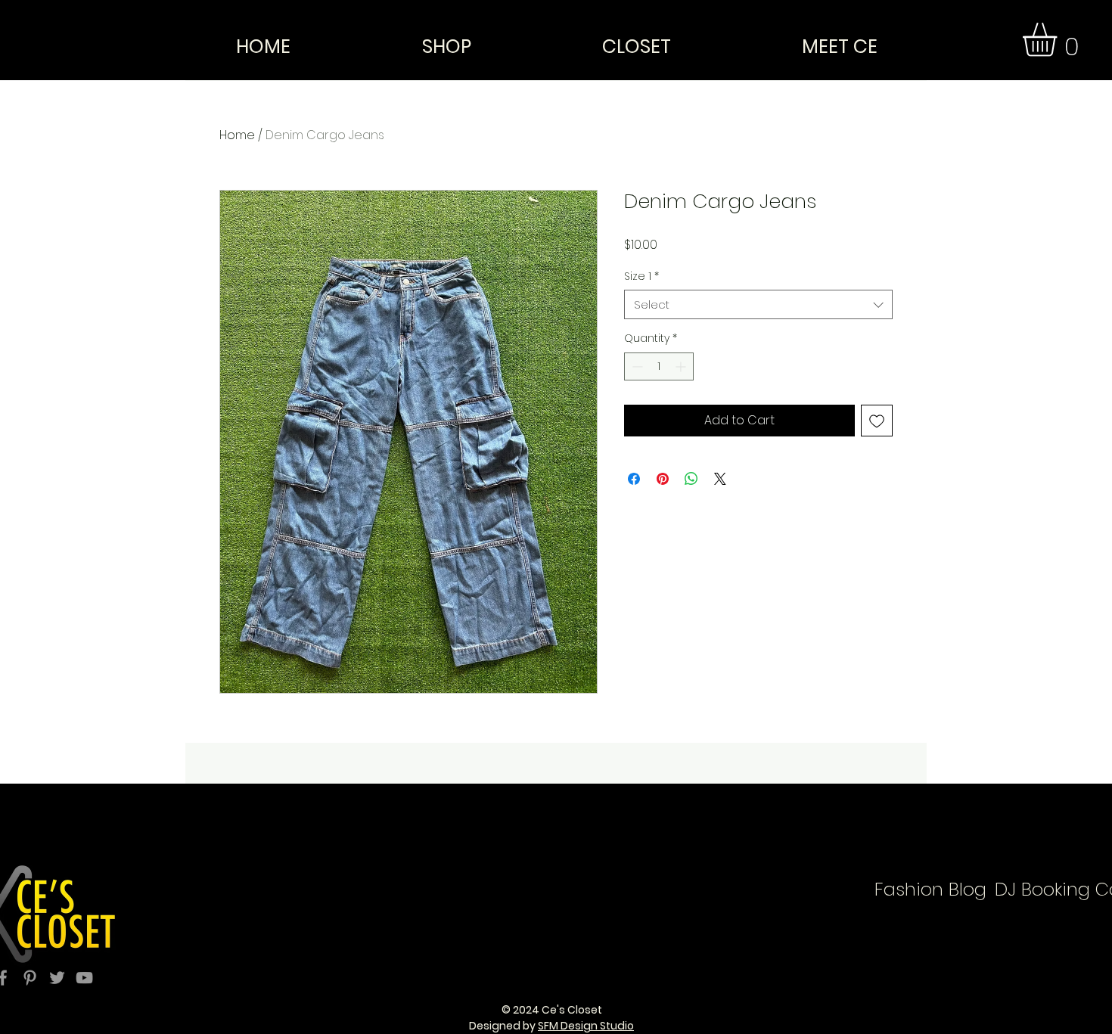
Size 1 (641, 276)
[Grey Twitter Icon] (57, 977)
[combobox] (758, 304)
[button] (1059, 40)
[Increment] (681, 366)
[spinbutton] (658, 366)
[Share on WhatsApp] (691, 479)
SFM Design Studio (586, 1025)
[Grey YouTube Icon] (84, 977)
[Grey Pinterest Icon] (30, 977)
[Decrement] (635, 366)
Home (237, 135)
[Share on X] (720, 479)
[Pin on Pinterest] (663, 479)
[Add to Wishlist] (877, 420)
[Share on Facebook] (634, 479)
